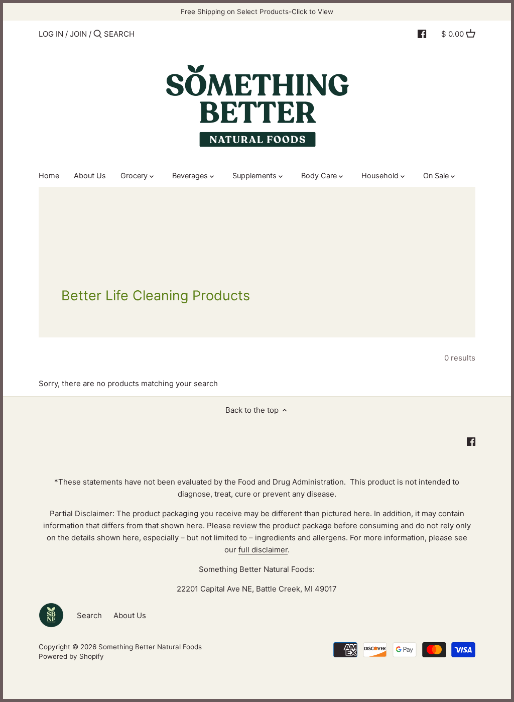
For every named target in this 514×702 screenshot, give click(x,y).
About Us (129, 615)
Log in (51, 34)
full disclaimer (263, 549)
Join (78, 34)
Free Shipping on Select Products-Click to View (257, 12)
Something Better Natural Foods (150, 647)
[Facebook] (422, 33)
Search (89, 615)
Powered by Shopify (71, 656)
